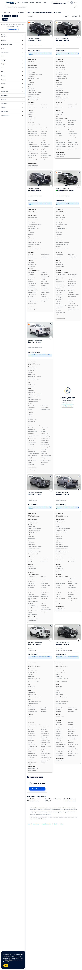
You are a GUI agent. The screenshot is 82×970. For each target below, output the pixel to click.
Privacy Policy (8, 960)
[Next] (51, 28)
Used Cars (36, 824)
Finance (32, 2)
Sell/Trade (25, 2)
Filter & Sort (7, 12)
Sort (66, 16)
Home (28, 824)
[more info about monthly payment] (39, 50)
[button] (6, 16)
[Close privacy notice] (23, 952)
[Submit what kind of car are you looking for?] (74, 7)
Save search (13, 29)
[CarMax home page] (11, 3)
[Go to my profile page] (73, 2)
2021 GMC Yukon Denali (35, 492)
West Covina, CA (46, 824)
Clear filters (21, 12)
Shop (18, 2)
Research (38, 2)
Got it (5, 965)
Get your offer (68, 406)
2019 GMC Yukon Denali (63, 188)
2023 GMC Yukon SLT (34, 188)
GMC (55, 824)
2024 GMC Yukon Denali (35, 340)
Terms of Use (6, 961)
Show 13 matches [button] (37, 789)
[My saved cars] (68, 2)
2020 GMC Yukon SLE (62, 492)
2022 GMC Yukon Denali (63, 642)
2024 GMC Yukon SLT (34, 38)
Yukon (61, 824)
